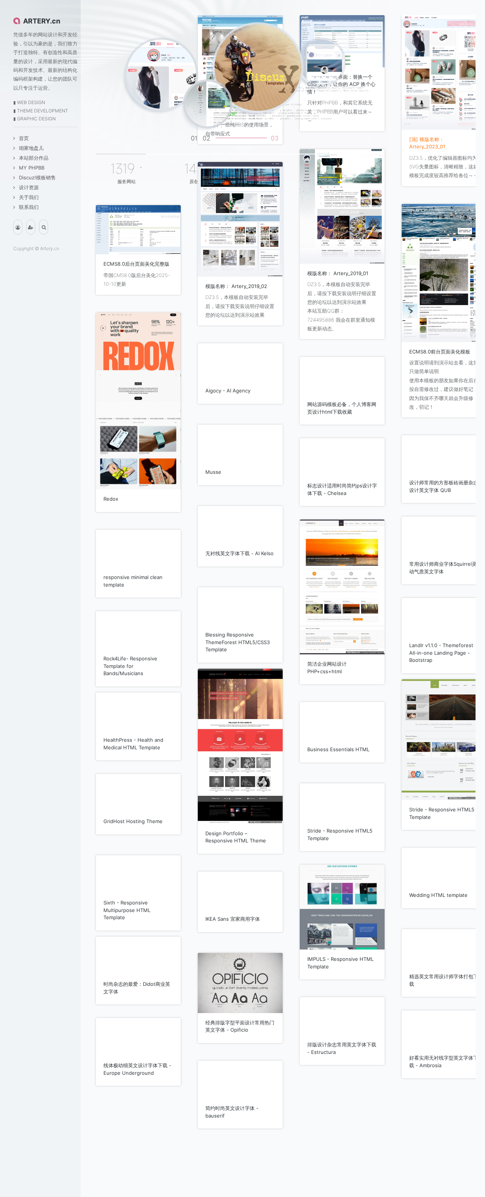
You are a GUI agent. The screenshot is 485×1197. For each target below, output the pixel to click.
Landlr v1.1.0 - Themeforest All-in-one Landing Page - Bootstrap (441, 652)
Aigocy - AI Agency (227, 391)
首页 (24, 138)
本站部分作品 (33, 158)
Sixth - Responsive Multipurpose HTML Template (126, 910)
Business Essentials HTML (338, 749)
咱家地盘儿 (31, 148)
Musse (213, 472)
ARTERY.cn (41, 21)
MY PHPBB (31, 168)
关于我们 (29, 197)
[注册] (30, 227)
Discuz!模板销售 (37, 177)
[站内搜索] (43, 227)
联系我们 (29, 207)
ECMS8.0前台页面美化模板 (439, 352)
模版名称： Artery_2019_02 (236, 286)
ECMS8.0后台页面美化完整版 (136, 264)
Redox (110, 499)
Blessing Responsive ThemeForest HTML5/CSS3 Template (237, 642)
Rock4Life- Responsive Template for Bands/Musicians (130, 665)
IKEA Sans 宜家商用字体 (232, 919)
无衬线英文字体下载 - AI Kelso (239, 553)
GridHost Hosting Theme (133, 821)
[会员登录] (17, 227)
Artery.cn (49, 248)
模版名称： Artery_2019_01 (337, 273)
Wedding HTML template (438, 895)
